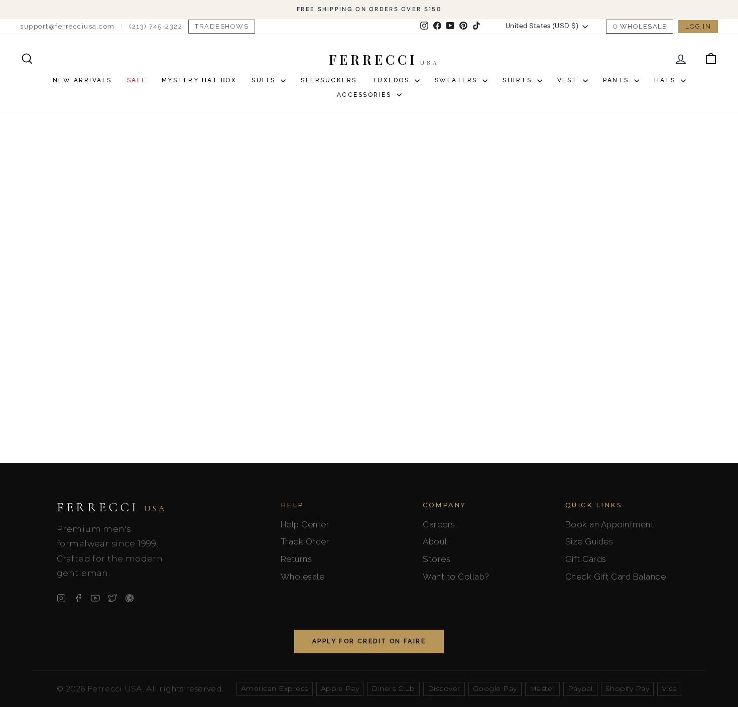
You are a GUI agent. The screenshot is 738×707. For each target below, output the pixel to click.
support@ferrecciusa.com (67, 26)
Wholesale (643, 26)
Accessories (365, 94)
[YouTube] (95, 598)
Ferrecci (111, 507)
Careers (439, 524)
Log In (698, 26)
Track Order (305, 541)
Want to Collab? (456, 577)
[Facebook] (78, 598)
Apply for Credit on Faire (369, 641)
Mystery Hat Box (199, 80)
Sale (137, 80)
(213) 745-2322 (155, 26)
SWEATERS (457, 80)
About (435, 541)
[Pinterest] (129, 598)
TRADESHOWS (222, 26)
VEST (569, 80)
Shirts (519, 80)
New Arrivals (82, 80)
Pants (617, 80)
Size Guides (589, 541)
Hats (666, 80)
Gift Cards (585, 559)
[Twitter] (112, 598)
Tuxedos (392, 80)
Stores (436, 559)
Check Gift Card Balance (615, 577)
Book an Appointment (609, 524)
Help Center (305, 524)
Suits (265, 80)
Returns (296, 559)
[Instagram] (61, 598)
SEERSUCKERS (329, 80)
